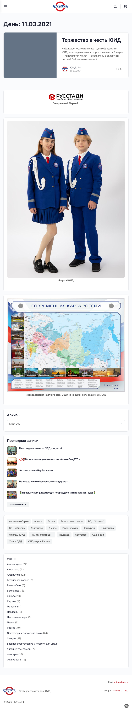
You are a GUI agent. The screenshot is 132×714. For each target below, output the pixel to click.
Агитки (38, 521)
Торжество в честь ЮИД (91, 40)
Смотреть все (18, 504)
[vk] (126, 706)
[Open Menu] (5, 6)
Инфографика (70, 528)
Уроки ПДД (15, 541)
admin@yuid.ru (121, 682)
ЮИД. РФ (75, 67)
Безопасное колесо (71, 521)
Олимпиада (107, 528)
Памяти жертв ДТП (42, 534)
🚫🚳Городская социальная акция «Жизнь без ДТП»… (50, 459)
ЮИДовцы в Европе (39, 541)
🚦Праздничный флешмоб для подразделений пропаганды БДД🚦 (57, 492)
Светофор (81, 534)
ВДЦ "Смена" (95, 521)
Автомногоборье (19, 521)
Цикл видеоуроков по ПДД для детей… (41, 448)
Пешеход (64, 534)
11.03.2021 (75, 70)
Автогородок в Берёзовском (36, 470)
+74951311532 (121, 690)
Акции (51, 521)
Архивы (13, 415)
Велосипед (36, 528)
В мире (52, 528)
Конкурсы (89, 528)
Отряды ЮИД (17, 534)
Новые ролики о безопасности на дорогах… (44, 481)
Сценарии (98, 534)
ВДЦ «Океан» (17, 528)
